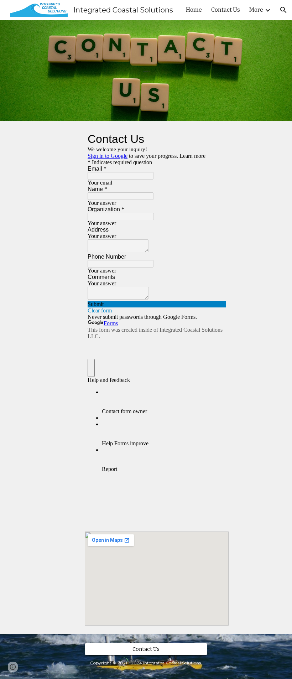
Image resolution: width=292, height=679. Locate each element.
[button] (283, 10)
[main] (146, 70)
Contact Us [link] (225, 9)
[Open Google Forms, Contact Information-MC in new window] (215, 139)
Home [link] (194, 9)
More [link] (256, 9)
